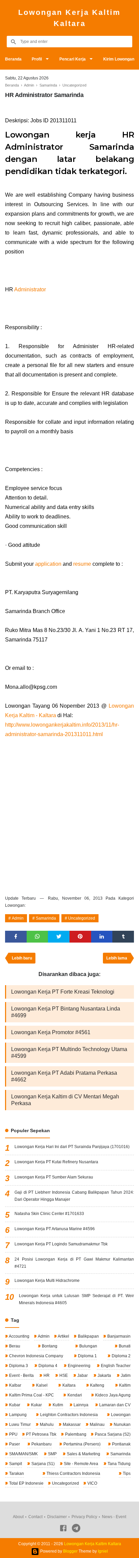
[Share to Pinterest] (80, 937)
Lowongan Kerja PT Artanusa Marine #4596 (55, 1228)
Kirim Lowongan (118, 59)
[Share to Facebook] (16, 937)
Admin (18, 918)
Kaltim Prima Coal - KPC (31, 1395)
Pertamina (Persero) (81, 1444)
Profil (37, 59)
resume (82, 564)
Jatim (125, 1375)
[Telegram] (76, 1529)
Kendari (74, 1395)
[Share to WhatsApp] (37, 937)
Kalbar (14, 1385)
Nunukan (122, 1424)
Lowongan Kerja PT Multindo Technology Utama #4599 (69, 1052)
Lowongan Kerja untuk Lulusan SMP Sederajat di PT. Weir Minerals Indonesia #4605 (76, 1299)
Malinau (97, 1424)
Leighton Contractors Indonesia (68, 1414)
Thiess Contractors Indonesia (73, 1473)
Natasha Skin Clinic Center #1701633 (49, 1213)
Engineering (78, 1365)
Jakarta (103, 1375)
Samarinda (46, 918)
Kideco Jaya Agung (112, 1395)
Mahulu (46, 1424)
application (48, 564)
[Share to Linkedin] (102, 937)
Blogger (70, 1551)
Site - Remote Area (80, 1463)
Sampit (15, 1463)
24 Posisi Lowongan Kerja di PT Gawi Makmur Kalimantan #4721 (74, 1263)
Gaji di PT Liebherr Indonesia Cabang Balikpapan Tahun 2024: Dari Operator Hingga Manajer (74, 1196)
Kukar (36, 1405)
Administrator (30, 289)
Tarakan (16, 1473)
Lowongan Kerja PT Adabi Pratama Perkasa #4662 (64, 1076)
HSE (63, 1375)
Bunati (124, 1346)
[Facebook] (63, 1529)
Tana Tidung (119, 1463)
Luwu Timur (19, 1424)
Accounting (18, 1336)
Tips (126, 1473)
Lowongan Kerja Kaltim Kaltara (69, 18)
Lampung (17, 1414)
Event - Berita (21, 1375)
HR (46, 1375)
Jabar (82, 1375)
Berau (14, 1346)
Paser (14, 1444)
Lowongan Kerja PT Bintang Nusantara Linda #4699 (65, 1012)
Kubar (14, 1405)
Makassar (71, 1424)
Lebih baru (22, 958)
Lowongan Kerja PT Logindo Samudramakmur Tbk (61, 1244)
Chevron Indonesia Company (35, 1356)
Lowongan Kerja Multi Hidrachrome (47, 1280)
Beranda (13, 59)
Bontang (49, 1346)
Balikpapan (88, 1336)
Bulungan (87, 1346)
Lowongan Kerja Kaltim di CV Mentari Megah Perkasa (65, 1100)
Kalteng (96, 1385)
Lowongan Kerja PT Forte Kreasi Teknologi (62, 992)
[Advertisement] (69, 815)
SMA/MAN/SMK (23, 1454)
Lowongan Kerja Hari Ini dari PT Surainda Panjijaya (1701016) (72, 1146)
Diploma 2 (121, 1356)
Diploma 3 (18, 1365)
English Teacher (115, 1365)
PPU (13, 1434)
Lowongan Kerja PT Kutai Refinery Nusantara (56, 1162)
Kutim (57, 1405)
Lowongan (120, 1414)
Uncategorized (81, 918)
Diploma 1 (87, 1356)
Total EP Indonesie (26, 1483)
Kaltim (124, 1385)
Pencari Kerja (72, 59)
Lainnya (80, 1405)
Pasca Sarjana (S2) (112, 1434)
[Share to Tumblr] (123, 937)
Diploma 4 (47, 1365)
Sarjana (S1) (42, 1463)
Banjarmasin (118, 1336)
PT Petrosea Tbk (40, 1434)
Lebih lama (116, 958)
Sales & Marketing (83, 1454)
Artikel (63, 1336)
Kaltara (68, 1385)
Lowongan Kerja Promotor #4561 (50, 1032)
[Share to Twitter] (59, 937)
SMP (52, 1454)
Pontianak (121, 1444)
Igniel (103, 1551)
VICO (91, 1483)
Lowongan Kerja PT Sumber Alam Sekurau (54, 1177)
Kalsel (41, 1385)
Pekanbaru (41, 1444)
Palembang (75, 1434)
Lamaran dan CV (114, 1405)
